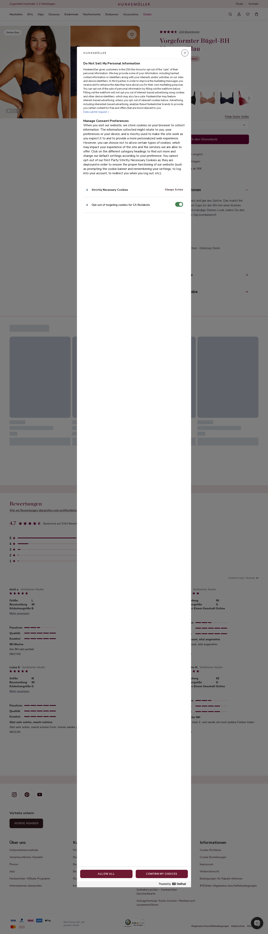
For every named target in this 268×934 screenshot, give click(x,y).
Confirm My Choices (161, 874)
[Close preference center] (185, 53)
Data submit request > (96, 112)
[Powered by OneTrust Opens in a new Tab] (174, 884)
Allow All (106, 874)
